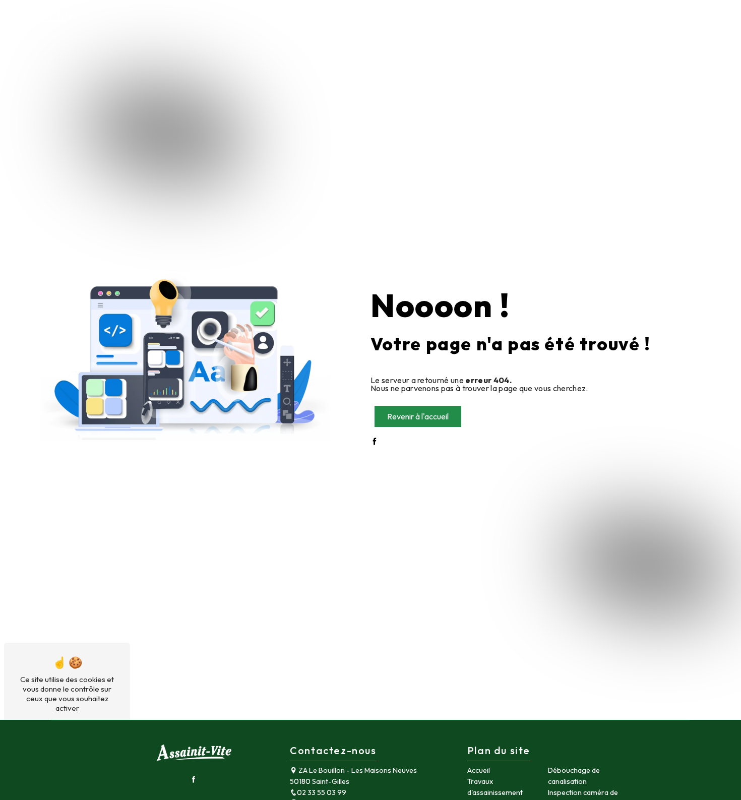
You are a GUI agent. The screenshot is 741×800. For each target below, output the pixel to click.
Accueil (568, 18)
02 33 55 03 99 (321, 792)
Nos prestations (626, 18)
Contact (693, 18)
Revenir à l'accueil (418, 416)
